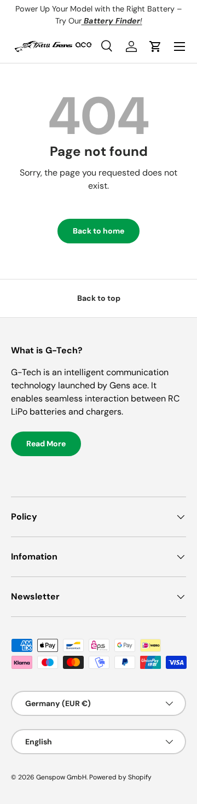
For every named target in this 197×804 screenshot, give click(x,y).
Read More (46, 443)
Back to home (98, 231)
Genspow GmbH (61, 777)
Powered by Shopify (120, 777)
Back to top (98, 298)
